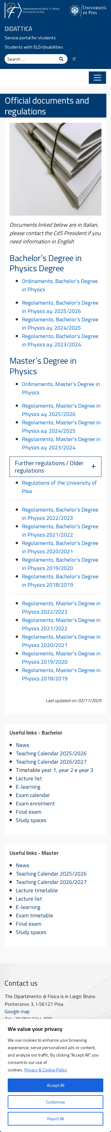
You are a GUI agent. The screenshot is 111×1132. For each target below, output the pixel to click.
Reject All (55, 1118)
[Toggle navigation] (97, 77)
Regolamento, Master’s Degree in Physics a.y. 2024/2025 (61, 426)
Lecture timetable (37, 890)
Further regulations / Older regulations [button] (49, 466)
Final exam (28, 812)
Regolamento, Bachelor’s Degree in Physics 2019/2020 (60, 563)
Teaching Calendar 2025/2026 (51, 753)
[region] (55, 1075)
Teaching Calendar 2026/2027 (51, 761)
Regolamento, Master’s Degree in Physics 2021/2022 (61, 624)
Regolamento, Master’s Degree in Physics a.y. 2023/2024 (61, 443)
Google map (17, 1011)
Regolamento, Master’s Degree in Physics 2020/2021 (61, 640)
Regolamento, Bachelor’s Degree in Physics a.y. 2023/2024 (60, 340)
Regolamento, (39, 526)
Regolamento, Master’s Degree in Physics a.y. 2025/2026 (61, 409)
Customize (55, 1102)
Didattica (18, 28)
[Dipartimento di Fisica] (32, 9)
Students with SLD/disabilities (34, 47)
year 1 (48, 770)
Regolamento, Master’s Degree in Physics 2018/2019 (61, 674)
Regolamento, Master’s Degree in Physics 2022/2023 (61, 607)
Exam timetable (34, 915)
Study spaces (31, 820)
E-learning (28, 787)
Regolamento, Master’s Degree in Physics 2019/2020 (61, 657)
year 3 (86, 770)
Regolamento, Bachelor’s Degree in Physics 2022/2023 (60, 513)
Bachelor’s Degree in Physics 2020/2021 (60, 547)
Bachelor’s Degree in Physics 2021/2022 (60, 530)
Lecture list (29, 778)
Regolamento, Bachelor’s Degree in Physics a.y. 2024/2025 (60, 323)
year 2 (66, 770)
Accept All (55, 1085)
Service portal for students (30, 37)
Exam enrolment (35, 803)
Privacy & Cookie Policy (45, 1069)
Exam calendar (33, 795)
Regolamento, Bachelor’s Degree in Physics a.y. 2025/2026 (60, 306)
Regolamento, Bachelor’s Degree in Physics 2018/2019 (60, 580)
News (22, 745)
